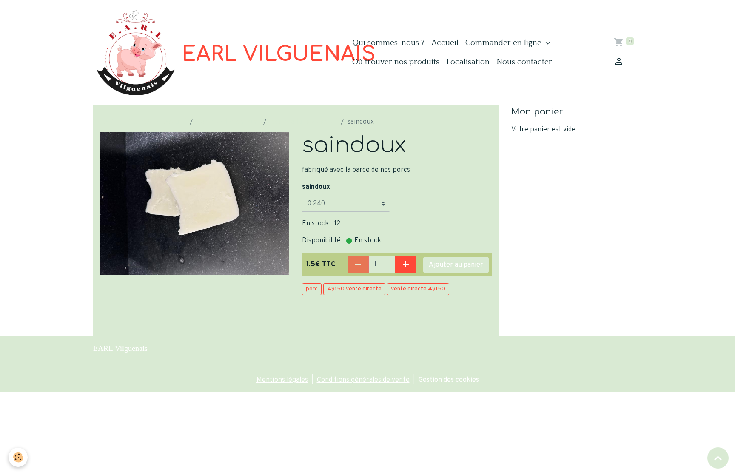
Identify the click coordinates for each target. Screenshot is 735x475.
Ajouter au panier (456, 265)
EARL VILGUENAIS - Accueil (143, 122)
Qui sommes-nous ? (388, 42)
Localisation (468, 61)
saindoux (316, 187)
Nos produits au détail (303, 122)
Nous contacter (524, 61)
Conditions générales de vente (363, 380)
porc (312, 289)
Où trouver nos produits (395, 61)
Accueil (445, 42)
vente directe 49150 (418, 289)
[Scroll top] (718, 458)
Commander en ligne (504, 42)
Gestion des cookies (449, 380)
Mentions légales (282, 380)
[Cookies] (18, 457)
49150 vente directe (354, 289)
